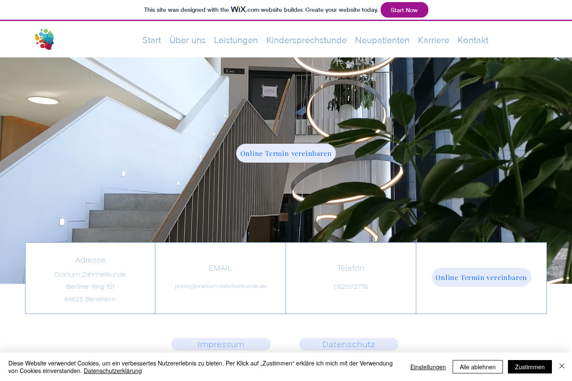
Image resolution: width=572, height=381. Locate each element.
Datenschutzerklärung (113, 370)
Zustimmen (530, 367)
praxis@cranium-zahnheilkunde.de (220, 286)
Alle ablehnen (478, 367)
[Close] (562, 366)
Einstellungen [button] (428, 367)
